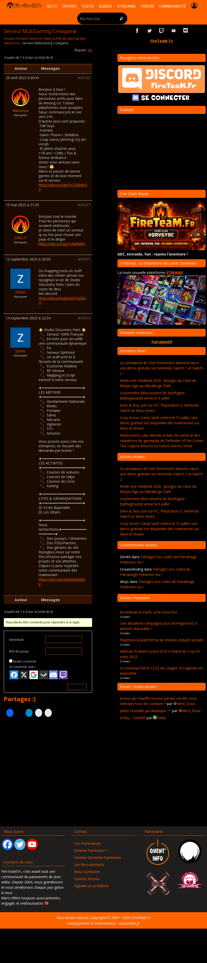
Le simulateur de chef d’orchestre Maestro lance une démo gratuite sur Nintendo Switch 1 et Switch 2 (161, 368)
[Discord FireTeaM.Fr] (186, 31)
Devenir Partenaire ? (90, 850)
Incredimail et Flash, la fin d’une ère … (150, 612)
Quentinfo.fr (129, 923)
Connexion (77, 687)
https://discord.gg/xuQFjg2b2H (62, 300)
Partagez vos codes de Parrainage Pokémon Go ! (155, 572)
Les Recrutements (89, 864)
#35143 (84, 78)
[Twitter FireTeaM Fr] (149, 31)
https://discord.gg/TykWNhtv (62, 243)
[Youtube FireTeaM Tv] (173, 31)
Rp (90, 50)
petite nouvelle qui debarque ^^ (145, 710)
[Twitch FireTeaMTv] (161, 31)
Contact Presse (86, 878)
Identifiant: (16, 640)
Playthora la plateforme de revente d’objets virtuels (161, 640)
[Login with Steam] (43, 674)
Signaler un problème (91, 885)
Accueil (9, 38)
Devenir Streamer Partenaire (97, 857)
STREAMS (174, 272)
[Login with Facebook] (14, 674)
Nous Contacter (87, 871)
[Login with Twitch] (63, 674)
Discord (35, 38)
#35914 (84, 318)
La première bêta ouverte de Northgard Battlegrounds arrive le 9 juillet (152, 395)
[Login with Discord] (53, 674)
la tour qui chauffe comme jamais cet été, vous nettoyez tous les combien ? (158, 701)
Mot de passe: (19, 651)
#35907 (84, 259)
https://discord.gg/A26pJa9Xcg (62, 581)
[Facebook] (7, 844)
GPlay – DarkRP (133, 717)
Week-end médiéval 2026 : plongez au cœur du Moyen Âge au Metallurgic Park (158, 383)
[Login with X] (23, 674)
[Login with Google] (33, 674)
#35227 (84, 205)
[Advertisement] (48, 771)
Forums (21, 38)
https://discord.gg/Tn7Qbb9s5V (63, 187)
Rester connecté (24, 661)
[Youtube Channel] (32, 844)
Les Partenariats (87, 843)
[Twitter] (19, 844)
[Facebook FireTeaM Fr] (137, 31)
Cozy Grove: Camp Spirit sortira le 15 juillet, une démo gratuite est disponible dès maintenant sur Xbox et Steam (159, 423)
